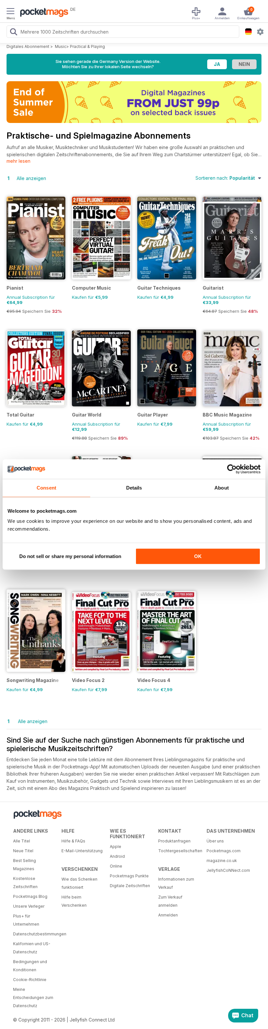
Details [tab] (134, 488)
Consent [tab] (46, 488)
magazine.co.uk (222, 860)
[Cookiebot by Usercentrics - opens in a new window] (231, 469)
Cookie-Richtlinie (29, 979)
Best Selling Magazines (24, 864)
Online (116, 866)
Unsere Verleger (28, 906)
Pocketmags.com (224, 850)
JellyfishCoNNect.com (228, 870)
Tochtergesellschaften (180, 850)
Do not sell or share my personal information (70, 556)
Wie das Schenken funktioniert (79, 883)
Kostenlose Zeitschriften (25, 882)
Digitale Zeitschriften (130, 885)
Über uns (215, 841)
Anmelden (168, 915)
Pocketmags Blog (30, 896)
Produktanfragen (174, 841)
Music (60, 46)
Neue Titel (23, 850)
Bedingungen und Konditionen (30, 965)
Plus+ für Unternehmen (26, 920)
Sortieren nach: (225, 178)
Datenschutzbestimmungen (35, 933)
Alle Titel (21, 841)
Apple (115, 846)
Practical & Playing (87, 46)
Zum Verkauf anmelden (170, 901)
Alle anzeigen (31, 178)
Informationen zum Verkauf (176, 883)
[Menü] (10, 12)
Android (117, 856)
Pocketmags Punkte (129, 875)
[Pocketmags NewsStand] (42, 13)
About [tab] (221, 488)
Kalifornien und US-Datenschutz (31, 947)
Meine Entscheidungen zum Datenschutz (33, 997)
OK (198, 556)
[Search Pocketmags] (13, 32)
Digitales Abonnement (28, 46)
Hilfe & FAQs (73, 841)
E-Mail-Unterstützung (82, 850)
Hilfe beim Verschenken (74, 901)
